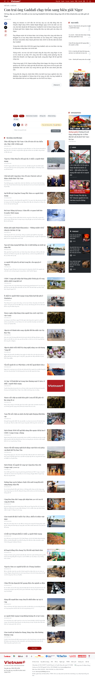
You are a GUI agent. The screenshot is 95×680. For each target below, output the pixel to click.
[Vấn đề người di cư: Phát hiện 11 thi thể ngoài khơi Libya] (56, 369)
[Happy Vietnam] (39, 656)
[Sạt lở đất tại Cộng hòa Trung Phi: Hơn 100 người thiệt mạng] (56, 198)
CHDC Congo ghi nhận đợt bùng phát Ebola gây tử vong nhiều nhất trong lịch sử (24, 279)
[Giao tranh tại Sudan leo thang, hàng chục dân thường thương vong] (56, 637)
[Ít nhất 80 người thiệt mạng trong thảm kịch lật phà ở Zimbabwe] (56, 300)
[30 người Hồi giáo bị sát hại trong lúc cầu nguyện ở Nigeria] (56, 267)
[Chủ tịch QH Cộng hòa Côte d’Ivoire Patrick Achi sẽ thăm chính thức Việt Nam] (56, 181)
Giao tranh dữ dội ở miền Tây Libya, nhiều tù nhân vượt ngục (24, 517)
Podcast (75, 231)
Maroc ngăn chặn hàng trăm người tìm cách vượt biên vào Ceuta (23, 314)
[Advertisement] (37, 98)
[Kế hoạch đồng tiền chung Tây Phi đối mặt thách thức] (56, 555)
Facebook (5, 23)
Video (74, 147)
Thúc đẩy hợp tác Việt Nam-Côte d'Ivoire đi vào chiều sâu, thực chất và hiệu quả (23, 142)
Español (72, 1)
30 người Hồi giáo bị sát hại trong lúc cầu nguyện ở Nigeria (22, 263)
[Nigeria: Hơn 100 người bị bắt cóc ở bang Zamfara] (56, 571)
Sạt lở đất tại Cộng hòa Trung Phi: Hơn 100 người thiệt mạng (23, 194)
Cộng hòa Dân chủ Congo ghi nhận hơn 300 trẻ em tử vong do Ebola (23, 500)
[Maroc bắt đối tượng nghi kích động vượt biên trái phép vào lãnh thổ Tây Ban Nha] (56, 452)
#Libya (15, 116)
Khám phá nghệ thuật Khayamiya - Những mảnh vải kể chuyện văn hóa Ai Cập (24, 228)
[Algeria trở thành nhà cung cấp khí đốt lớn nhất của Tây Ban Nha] (56, 335)
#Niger (21, 116)
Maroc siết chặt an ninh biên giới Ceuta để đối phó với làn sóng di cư (23, 398)
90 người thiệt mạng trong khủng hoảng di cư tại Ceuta (24, 616)
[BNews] (14, 656)
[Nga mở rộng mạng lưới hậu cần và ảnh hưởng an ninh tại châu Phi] (56, 250)
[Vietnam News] (62, 656)
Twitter (5, 27)
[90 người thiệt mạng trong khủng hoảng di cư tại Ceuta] (56, 621)
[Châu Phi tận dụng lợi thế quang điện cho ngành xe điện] (56, 588)
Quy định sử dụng (45, 661)
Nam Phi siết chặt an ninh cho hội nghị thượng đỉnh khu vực (24, 415)
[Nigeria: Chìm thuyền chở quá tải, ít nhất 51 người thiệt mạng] (56, 163)
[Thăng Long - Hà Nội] (84, 1)
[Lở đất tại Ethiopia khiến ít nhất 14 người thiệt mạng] (56, 538)
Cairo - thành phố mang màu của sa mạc (79, 59)
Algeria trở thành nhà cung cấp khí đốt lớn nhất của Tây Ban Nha (24, 331)
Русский (80, 1)
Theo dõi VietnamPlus (47, 125)
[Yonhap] (50, 656)
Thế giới (6, 5)
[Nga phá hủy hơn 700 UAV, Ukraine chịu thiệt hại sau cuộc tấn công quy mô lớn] (86, 250)
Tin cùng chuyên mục (14, 138)
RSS (52, 661)
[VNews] (89, 656)
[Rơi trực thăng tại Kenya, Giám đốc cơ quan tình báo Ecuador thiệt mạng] (56, 215)
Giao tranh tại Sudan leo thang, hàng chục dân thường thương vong (23, 633)
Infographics (76, 113)
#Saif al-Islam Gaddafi (31, 116)
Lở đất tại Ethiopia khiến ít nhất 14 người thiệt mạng (23, 534)
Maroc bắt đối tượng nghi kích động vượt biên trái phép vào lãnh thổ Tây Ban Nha (24, 448)
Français (67, 1)
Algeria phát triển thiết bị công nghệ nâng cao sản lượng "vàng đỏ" (24, 348)
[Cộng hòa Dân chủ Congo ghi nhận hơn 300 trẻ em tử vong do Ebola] (56, 504)
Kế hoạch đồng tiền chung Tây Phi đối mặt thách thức (23, 550)
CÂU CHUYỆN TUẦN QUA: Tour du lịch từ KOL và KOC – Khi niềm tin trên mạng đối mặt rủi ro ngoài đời (79, 170)
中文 (76, 1)
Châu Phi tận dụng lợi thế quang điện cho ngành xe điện (24, 583)
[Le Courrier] (72, 656)
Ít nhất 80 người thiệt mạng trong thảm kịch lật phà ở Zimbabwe (23, 297)
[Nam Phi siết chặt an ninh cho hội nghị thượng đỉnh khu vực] (56, 419)
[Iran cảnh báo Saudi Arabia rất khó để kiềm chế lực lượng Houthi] (86, 264)
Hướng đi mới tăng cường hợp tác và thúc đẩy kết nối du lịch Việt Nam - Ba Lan (79, 135)
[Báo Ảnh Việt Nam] (82, 656)
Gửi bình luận (55, 130)
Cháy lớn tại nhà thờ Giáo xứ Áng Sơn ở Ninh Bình (75, 236)
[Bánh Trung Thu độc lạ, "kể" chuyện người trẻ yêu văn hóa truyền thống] (80, 187)
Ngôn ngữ (62, 661)
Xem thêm (34, 648)
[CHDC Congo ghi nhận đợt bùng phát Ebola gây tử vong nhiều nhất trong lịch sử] (56, 283)
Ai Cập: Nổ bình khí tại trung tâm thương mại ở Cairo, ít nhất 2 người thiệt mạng (24, 382)
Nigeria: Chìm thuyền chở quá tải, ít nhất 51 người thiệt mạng (24, 160)
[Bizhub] (20, 656)
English (62, 1)
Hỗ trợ (56, 661)
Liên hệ (87, 661)
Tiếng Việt (58, 1)
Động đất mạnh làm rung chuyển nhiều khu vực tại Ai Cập (23, 600)
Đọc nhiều (74, 23)
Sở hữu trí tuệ (35, 661)
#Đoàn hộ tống (51, 116)
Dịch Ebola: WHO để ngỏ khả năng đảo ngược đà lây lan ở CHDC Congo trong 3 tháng (24, 431)
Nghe (74, 241)
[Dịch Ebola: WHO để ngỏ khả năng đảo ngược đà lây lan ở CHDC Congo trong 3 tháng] (56, 435)
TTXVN (67, 661)
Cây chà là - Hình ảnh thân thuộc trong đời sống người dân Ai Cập (79, 35)
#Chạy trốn (42, 116)
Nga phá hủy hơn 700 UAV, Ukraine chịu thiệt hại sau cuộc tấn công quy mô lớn (75, 249)
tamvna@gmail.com (66, 667)
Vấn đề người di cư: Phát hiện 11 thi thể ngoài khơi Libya (24, 365)
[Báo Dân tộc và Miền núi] (5, 656)
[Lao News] (27, 656)
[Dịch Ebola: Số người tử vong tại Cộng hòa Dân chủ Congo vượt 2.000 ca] (56, 469)
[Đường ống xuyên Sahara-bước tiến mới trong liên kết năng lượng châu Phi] (56, 487)
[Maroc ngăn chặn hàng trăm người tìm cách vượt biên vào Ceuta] (56, 318)
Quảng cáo (81, 661)
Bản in (5, 31)
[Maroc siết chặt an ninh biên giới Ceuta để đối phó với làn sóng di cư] (56, 402)
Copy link (5, 35)
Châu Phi (13, 5)
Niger (17, 119)
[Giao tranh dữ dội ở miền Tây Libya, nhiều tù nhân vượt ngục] (56, 521)
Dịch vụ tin (73, 661)
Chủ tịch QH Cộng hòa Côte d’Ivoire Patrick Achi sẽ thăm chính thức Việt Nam (23, 177)
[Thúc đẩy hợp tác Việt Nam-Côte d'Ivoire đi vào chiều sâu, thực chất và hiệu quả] (56, 146)
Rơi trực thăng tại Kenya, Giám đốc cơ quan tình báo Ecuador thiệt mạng (23, 211)
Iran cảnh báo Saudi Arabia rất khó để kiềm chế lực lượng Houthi (75, 263)
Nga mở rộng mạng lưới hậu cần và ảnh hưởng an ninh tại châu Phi (24, 246)
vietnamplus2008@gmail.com (43, 671)
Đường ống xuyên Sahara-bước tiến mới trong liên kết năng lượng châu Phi (23, 483)
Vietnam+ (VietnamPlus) (15, 1)
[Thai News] (31, 656)
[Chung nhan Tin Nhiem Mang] (83, 665)
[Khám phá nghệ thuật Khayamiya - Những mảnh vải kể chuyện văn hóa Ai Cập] (56, 232)
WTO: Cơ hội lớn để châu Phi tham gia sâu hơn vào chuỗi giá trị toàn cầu (79, 52)
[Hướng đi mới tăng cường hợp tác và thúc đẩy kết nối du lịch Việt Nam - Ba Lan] (80, 122)
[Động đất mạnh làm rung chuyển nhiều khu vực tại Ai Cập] (56, 604)
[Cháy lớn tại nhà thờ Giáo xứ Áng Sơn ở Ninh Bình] (86, 237)
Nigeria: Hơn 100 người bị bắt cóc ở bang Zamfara (22, 566)
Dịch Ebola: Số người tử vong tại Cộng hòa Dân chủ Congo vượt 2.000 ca (22, 466)
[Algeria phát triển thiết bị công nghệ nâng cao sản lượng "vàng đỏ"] (56, 352)
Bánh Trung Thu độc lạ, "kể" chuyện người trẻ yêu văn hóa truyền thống (79, 197)
